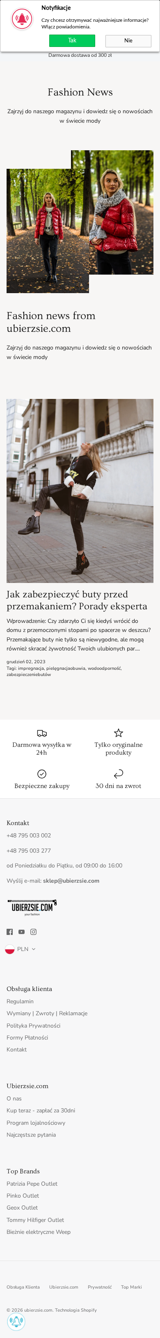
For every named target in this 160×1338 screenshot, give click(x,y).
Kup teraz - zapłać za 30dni (41, 1110)
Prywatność (100, 1287)
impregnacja (31, 668)
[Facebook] (10, 932)
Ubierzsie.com (63, 1287)
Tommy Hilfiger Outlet (35, 1220)
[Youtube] (21, 932)
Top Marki (131, 1287)
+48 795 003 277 (29, 851)
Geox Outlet (22, 1208)
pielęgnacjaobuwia (65, 668)
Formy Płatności (27, 1038)
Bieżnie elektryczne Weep (39, 1232)
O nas (14, 1099)
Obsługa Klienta (23, 1287)
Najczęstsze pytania (31, 1135)
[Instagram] (33, 932)
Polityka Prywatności (33, 1026)
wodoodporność (104, 668)
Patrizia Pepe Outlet (32, 1184)
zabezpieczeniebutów (29, 674)
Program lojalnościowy (36, 1123)
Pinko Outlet (23, 1196)
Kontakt (17, 1050)
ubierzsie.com (38, 1310)
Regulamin (20, 1001)
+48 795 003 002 (29, 835)
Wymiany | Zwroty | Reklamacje (47, 1013)
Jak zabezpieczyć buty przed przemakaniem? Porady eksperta (77, 600)
